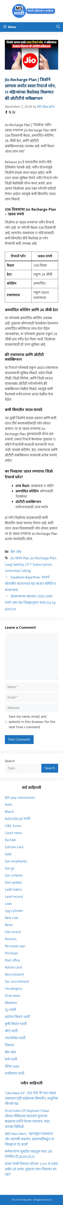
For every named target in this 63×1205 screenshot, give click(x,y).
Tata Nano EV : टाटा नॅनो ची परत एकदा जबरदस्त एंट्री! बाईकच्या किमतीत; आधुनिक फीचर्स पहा (31, 1098)
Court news (13, 833)
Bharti (9, 812)
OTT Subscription (38, 565)
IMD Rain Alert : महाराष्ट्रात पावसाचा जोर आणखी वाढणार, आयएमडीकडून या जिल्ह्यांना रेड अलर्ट (29, 1139)
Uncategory (13, 989)
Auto (8, 805)
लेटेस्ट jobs (12, 1066)
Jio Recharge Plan (43, 558)
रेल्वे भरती (11, 1059)
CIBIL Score (13, 826)
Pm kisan (11, 953)
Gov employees (16, 861)
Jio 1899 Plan (19, 558)
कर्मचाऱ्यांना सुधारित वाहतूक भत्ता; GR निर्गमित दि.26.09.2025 (28, 1154)
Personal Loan (15, 946)
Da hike (10, 840)
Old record (13, 932)
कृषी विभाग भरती (16, 1024)
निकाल (9, 1045)
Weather (11, 1003)
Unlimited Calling (18, 571)
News (9, 925)
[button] (58, 27)
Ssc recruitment (17, 982)
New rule (11, 918)
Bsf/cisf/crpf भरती (17, 819)
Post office (12, 960)
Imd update (13, 882)
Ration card (13, 967)
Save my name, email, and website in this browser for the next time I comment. (32, 722)
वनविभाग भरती (14, 1074)
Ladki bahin (13, 890)
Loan (8, 904)
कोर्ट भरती (11, 1031)
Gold (8, 854)
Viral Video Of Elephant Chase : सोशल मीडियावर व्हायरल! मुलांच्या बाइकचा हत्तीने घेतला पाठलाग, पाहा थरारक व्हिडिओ (28, 1119)
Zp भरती (10, 1010)
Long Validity (14, 565)
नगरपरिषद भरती (15, 1038)
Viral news (12, 996)
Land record (14, 897)
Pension (10, 939)
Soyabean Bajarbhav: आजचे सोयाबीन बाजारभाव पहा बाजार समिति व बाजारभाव (30, 583)
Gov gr (10, 868)
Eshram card (14, 847)
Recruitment (14, 974)
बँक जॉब (15, 552)
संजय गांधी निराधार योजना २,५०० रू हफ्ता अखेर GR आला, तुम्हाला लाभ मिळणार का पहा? (31, 1169)
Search (10, 761)
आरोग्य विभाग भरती (17, 1017)
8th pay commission (20, 798)
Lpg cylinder (14, 911)
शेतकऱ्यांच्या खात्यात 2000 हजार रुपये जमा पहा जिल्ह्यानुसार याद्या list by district (30, 602)
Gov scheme (14, 875)
